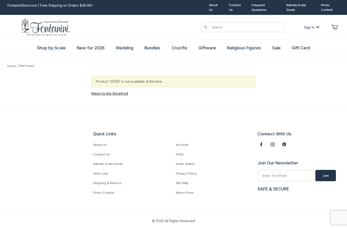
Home (11, 66)
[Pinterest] (284, 144)
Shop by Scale (51, 47)
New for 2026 (91, 47)
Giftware (207, 47)
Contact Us (235, 7)
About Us (213, 7)
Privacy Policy (186, 173)
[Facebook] (261, 144)
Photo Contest (327, 7)
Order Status (185, 164)
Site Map (182, 183)
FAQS (180, 154)
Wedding (124, 47)
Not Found (27, 66)
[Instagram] (273, 144)
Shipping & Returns (107, 183)
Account (182, 144)
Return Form (185, 192)
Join (326, 175)
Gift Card (301, 47)
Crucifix (179, 47)
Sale (276, 47)
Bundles (152, 47)
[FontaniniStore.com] (45, 27)
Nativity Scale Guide (296, 7)
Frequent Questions (259, 7)
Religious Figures (244, 47)
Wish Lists (100, 173)
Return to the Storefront (109, 93)
